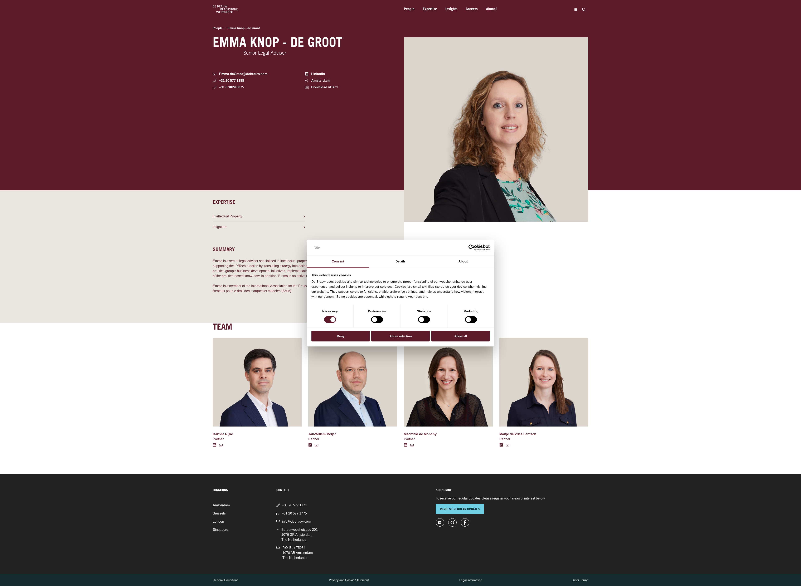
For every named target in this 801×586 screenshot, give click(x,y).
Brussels (219, 513)
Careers (472, 9)
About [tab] (463, 261)
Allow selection (400, 336)
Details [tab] (400, 261)
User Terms (580, 580)
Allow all (460, 336)
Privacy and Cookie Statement (349, 580)
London (218, 521)
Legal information (470, 580)
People (409, 9)
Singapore (220, 529)
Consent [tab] (338, 261)
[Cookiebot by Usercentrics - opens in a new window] (471, 248)
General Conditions (225, 580)
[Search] (583, 9)
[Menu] (576, 9)
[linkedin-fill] (440, 522)
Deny (340, 336)
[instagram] (452, 522)
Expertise (430, 9)
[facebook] (465, 522)
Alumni (491, 9)
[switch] (377, 319)
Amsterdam (221, 505)
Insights (451, 9)
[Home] (225, 9)
